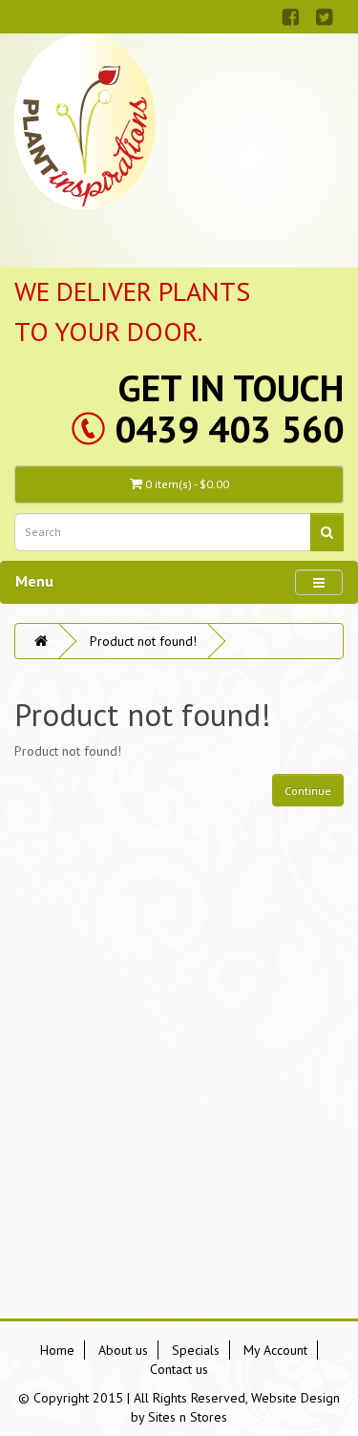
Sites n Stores (187, 1416)
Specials (196, 1350)
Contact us (179, 1369)
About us (123, 1350)
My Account (275, 1350)
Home (57, 1350)
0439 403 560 (229, 428)
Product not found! (143, 641)
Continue (307, 790)
